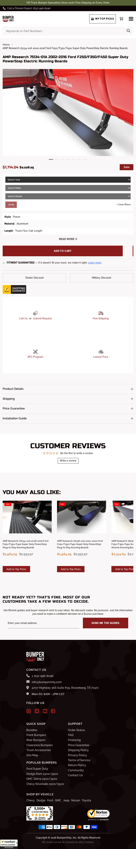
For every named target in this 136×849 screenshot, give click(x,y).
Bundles (31, 730)
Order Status (76, 730)
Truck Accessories (38, 750)
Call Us (23, 318)
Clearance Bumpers (39, 745)
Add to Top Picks (16, 569)
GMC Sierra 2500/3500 (41, 778)
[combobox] (68, 31)
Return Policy (77, 765)
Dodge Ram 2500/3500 (42, 774)
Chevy (30, 800)
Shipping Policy (78, 750)
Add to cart (63, 251)
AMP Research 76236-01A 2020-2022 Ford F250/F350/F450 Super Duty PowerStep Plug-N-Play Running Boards (80, 544)
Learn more (94, 262)
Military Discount (101, 277)
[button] (9, 844)
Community (76, 770)
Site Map (32, 755)
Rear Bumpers (36, 740)
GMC (58, 800)
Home (6, 44)
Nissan (75, 800)
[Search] (128, 31)
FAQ (70, 735)
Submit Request (42, 318)
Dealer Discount (34, 277)
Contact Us (75, 775)
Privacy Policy (77, 755)
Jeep (66, 800)
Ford (50, 800)
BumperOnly (64, 837)
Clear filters (124, 204)
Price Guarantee (78, 745)
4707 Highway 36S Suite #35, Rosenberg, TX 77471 (65, 687)
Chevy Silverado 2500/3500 (45, 784)
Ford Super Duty (37, 768)
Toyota (86, 800)
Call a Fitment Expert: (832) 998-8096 (28, 8)
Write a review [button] (68, 460)
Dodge (40, 800)
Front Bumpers (36, 735)
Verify (11, 204)
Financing (74, 740)
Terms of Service (79, 760)
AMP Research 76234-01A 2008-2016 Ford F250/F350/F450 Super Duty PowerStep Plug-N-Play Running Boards (25, 544)
